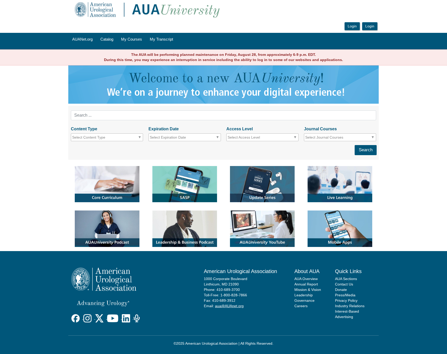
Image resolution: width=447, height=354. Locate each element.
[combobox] (95, 137)
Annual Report (306, 284)
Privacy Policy (346, 300)
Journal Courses (320, 129)
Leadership (303, 295)
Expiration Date (163, 129)
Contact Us (344, 284)
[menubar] (122, 39)
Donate (341, 290)
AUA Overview (306, 279)
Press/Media (345, 295)
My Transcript (161, 39)
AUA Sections (346, 279)
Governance (304, 300)
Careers (301, 306)
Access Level (239, 129)
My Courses (131, 39)
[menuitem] (82, 39)
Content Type (84, 129)
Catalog (106, 39)
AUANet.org (82, 39)
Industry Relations (349, 306)
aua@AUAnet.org (229, 306)
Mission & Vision (307, 290)
